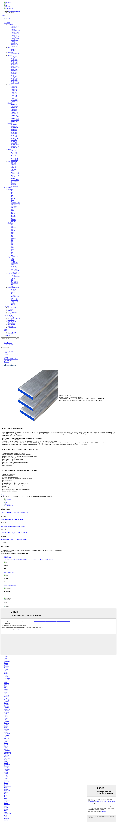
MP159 (13, 177)
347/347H (13, 220)
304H (12, 195)
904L (12, 293)
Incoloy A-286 (15, 83)
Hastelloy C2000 (15, 30)
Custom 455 (14, 300)
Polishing (10, 326)
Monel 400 (14, 150)
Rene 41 (13, 183)
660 (12, 284)
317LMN (13, 215)
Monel (9, 149)
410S (12, 232)
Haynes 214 (14, 90)
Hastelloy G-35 (15, 38)
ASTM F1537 (15, 297)
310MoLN (14, 206)
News (5, 330)
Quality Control (12, 307)
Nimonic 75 (14, 104)
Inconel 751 (14, 147)
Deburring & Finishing (14, 318)
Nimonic (10, 103)
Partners (10, 310)
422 (12, 235)
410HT (13, 230)
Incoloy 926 (14, 80)
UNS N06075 (16, 559)
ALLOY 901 (7, 559)
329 (12, 218)
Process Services (8, 315)
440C (12, 249)
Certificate (10, 309)
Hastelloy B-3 (15, 27)
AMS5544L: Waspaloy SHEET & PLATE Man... (15, 533)
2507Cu (13, 264)
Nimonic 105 (14, 112)
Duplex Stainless (8, 344)
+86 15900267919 (9, 572)
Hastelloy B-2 (15, 26)
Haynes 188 (14, 89)
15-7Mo (13, 278)
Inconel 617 (14, 129)
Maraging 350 (15, 175)
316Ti (12, 210)
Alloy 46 (13, 166)
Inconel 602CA (15, 127)
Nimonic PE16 (15, 120)
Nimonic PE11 (15, 118)
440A (12, 246)
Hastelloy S (14, 43)
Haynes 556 (14, 101)
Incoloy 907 (14, 75)
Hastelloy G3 (14, 40)
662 (12, 286)
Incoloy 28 (14, 58)
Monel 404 (14, 153)
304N (12, 200)
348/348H (13, 221)
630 (12, 280)
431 (12, 240)
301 (12, 190)
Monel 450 (14, 157)
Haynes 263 (14, 98)
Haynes (10, 84)
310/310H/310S (15, 204)
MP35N (13, 178)
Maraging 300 (15, 173)
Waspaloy (13, 184)
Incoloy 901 (14, 72)
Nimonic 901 (14, 115)
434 (12, 241)
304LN (13, 198)
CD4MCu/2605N (16, 272)
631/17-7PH (14, 281)
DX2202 (13, 266)
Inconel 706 (14, 137)
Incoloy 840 (14, 70)
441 (12, 250)
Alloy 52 (13, 169)
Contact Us (7, 335)
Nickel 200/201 (15, 53)
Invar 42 (13, 49)
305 (12, 201)
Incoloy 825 (14, 69)
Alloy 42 (13, 163)
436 (12, 243)
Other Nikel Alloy (12, 161)
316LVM (13, 213)
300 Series (10, 189)
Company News (12, 332)
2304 (12, 260)
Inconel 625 (14, 130)
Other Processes (12, 321)
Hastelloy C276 (15, 33)
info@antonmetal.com (14, 11)
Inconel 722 (14, 141)
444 (12, 253)
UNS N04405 (24, 559)
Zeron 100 (14, 269)
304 (12, 193)
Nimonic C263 (15, 117)
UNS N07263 (49, 559)
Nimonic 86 (14, 107)
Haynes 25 (14, 86)
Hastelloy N (14, 41)
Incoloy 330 (14, 61)
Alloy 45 (13, 164)
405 (12, 226)
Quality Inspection (12, 312)
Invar (9, 47)
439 (12, 244)
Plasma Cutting (12, 323)
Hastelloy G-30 (15, 37)
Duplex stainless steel (13, 257)
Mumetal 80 (14, 181)
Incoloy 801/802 (15, 67)
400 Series (10, 223)
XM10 (13, 303)
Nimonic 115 (14, 113)
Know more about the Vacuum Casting (12, 519)
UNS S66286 (32, 559)
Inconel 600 (14, 124)
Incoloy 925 (14, 78)
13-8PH (13, 275)
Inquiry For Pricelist (6, 551)
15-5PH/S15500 (15, 277)
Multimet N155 (15, 180)
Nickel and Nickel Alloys (11, 359)
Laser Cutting (11, 320)
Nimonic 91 (14, 110)
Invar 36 (13, 50)
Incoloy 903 (14, 73)
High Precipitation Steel (14, 273)
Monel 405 (14, 155)
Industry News (12, 333)
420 (12, 233)
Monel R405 (14, 160)
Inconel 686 (14, 132)
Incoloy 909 (14, 77)
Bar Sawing (11, 317)
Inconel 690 (14, 133)
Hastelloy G (14, 35)
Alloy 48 (13, 167)
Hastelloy (10, 24)
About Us (6, 306)
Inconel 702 (14, 135)
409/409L (13, 227)
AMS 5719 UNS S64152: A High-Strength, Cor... (15, 512)
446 (12, 255)
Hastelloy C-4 (15, 29)
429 (12, 237)
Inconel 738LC (15, 144)
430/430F (13, 238)
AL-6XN (13, 295)
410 (12, 229)
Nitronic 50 (14, 298)
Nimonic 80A (14, 106)
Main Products (8, 343)
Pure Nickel (11, 52)
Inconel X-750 (15, 146)
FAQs (5, 329)
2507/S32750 (14, 263)
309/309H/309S (15, 203)
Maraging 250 (15, 172)
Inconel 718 (14, 140)
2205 (12, 258)
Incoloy (10, 55)
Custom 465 (14, 301)
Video (9, 313)
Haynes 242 (14, 95)
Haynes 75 (14, 87)
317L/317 (13, 212)
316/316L (13, 207)
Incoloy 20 (14, 57)
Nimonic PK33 (15, 121)
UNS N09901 (40, 559)
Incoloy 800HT (15, 66)
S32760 (13, 292)
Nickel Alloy (7, 23)
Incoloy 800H (15, 64)
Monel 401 (14, 152)
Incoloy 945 (14, 81)
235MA (13, 261)
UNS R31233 (15, 186)
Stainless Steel (8, 187)
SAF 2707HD (15, 270)
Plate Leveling (11, 324)
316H (12, 209)
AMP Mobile (7, 557)
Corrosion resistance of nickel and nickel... (13, 526)
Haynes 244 (14, 97)
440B (12, 247)
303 (12, 192)
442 (12, 252)
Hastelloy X (14, 46)
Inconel (10, 123)
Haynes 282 (14, 100)
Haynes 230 (14, 92)
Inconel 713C (14, 138)
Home (5, 21)
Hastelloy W (14, 44)
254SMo (13, 289)
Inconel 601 (14, 126)
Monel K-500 (14, 158)
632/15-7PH (14, 283)
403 (12, 224)
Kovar (12, 170)
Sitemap (6, 556)
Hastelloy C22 (15, 32)
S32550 (13, 290)
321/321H (13, 217)
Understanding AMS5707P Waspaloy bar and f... (15, 539)
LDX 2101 (14, 267)
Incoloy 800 (14, 63)
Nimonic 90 (14, 109)
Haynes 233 (14, 93)
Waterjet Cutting (12, 327)
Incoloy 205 (14, 60)
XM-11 (13, 304)
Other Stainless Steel (13, 287)
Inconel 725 (14, 143)
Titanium (6, 362)
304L (12, 197)
